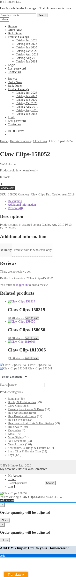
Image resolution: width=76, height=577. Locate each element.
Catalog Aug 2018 (27, 58)
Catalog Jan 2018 (26, 61)
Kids (11, 433)
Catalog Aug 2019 (27, 54)
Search (42, 15)
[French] (5, 371)
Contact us (14, 72)
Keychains (14, 430)
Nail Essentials (17, 440)
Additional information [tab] (22, 204)
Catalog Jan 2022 (26, 43)
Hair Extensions (17, 419)
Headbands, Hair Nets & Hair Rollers (31, 423)
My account (7, 469)
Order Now (15, 29)
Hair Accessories (20, 141)
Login (11, 65)
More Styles (15, 437)
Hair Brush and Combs (22, 416)
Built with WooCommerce (31, 469)
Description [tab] (15, 201)
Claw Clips (40, 141)
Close (5, 520)
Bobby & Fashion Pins (22, 402)
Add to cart (7, 187)
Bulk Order (15, 33)
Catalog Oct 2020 (26, 51)
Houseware (15, 426)
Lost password (17, 68)
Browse (12, 26)
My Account (15, 475)
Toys (11, 455)
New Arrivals (16, 444)
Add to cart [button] (32, 318)
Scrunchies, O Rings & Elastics (27, 447)
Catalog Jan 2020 (26, 47)
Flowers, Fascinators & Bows (26, 409)
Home (4, 141)
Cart (11, 486)
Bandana (13, 398)
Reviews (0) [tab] (15, 208)
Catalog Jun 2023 (26, 40)
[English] (2, 371)
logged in (22, 284)
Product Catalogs (18, 36)
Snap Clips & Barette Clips (24, 451)
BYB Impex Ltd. (10, 1)
